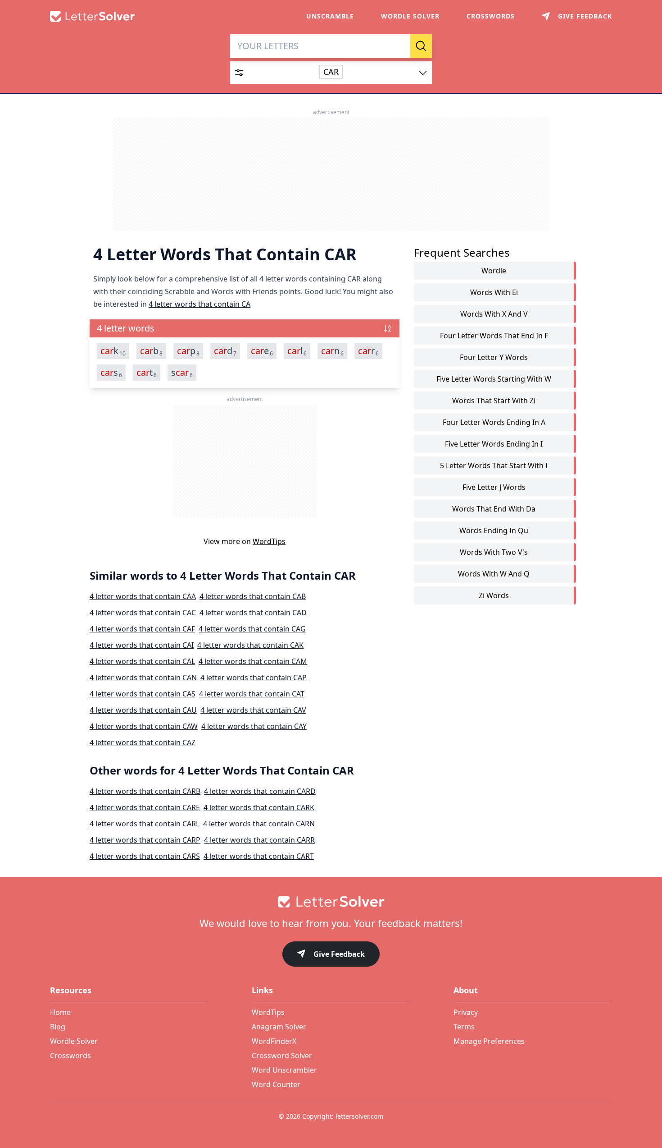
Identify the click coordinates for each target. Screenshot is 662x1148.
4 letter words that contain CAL (142, 661)
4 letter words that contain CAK (250, 645)
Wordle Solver (410, 16)
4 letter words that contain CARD (260, 791)
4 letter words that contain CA (199, 304)
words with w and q (494, 574)
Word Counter (276, 1084)
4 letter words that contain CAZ (142, 742)
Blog (57, 1027)
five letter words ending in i (494, 444)
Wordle (493, 271)
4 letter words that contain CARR (259, 840)
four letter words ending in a (494, 422)
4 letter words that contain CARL (145, 824)
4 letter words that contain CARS (145, 856)
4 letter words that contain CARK (259, 807)
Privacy (465, 1012)
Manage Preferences (489, 1041)
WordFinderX (274, 1041)
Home (60, 1012)
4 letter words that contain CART (259, 856)
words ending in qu (493, 530)
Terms (464, 1027)
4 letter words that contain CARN (259, 824)
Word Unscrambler (284, 1070)
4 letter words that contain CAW (144, 726)
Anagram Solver (279, 1027)
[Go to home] (331, 901)
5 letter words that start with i (494, 465)
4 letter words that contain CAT (251, 694)
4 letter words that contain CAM (253, 661)
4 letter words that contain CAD (253, 613)
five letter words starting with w (493, 379)
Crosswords (491, 16)
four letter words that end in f (494, 336)
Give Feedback (339, 954)
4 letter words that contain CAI (142, 645)
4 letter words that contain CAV (253, 710)
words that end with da (493, 509)
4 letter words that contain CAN (143, 677)
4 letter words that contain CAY (254, 726)
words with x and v (494, 314)
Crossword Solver (282, 1055)
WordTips (269, 541)
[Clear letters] (400, 46)
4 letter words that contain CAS (142, 694)
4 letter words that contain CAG (252, 629)
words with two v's (494, 552)
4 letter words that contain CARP (145, 840)
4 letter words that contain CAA (143, 596)
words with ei (494, 292)
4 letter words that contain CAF (142, 629)
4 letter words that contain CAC (143, 613)
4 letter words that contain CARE (145, 807)
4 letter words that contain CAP (253, 677)
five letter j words (494, 487)
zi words (494, 595)
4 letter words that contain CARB (145, 791)
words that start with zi (493, 401)
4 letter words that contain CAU (143, 710)
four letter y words (494, 357)
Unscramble (330, 16)
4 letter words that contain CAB (253, 596)
